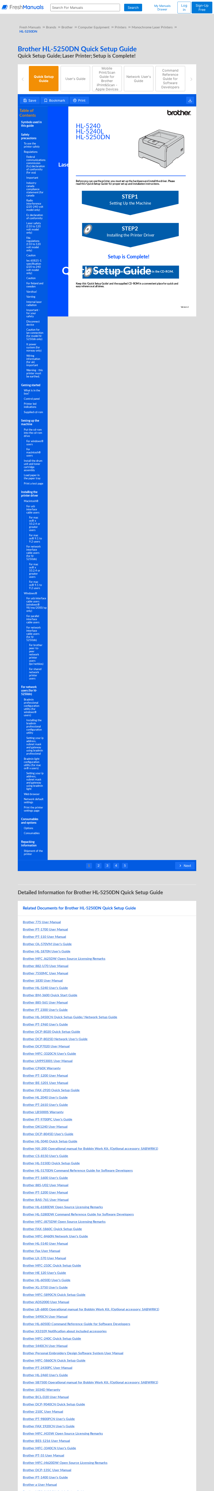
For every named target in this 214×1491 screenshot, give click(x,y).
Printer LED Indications (30, 405)
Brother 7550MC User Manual (45, 973)
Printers (120, 27)
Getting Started (30, 385)
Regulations (31, 152)
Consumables (32, 833)
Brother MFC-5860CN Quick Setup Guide (54, 1360)
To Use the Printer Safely (32, 145)
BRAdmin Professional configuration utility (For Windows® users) (31, 707)
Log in (184, 7)
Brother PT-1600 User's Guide (45, 1178)
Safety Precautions (28, 136)
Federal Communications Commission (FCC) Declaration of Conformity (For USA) (36, 165)
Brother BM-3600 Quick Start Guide (50, 995)
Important (32, 178)
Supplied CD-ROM (33, 412)
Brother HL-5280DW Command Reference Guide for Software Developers (78, 1214)
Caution (31, 255)
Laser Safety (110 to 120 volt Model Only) (33, 228)
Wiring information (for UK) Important (33, 361)
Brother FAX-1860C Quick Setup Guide (52, 1229)
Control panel (32, 399)
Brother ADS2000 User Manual (46, 1302)
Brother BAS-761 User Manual (46, 1199)
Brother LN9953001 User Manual (48, 1061)
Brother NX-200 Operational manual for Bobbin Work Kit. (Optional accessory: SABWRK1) (90, 1148)
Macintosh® (31, 501)
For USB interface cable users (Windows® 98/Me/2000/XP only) (36, 604)
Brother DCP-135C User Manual (47, 1470)
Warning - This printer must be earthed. (34, 373)
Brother (67, 27)
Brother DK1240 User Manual (45, 1126)
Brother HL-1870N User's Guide (46, 951)
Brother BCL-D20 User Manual (46, 1397)
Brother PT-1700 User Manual (45, 929)
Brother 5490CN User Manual (45, 1316)
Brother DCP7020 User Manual (46, 1046)
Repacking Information (29, 844)
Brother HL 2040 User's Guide (45, 1097)
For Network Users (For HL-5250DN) (29, 691)
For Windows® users (34, 443)
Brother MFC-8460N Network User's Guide (55, 1236)
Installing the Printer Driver (29, 494)
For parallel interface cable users (32, 619)
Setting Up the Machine (30, 422)
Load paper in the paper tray (32, 477)
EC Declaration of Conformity (34, 217)
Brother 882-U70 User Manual (45, 966)
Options (28, 828)
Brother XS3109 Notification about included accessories (65, 1331)
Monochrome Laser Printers (152, 27)
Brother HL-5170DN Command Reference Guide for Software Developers (78, 1170)
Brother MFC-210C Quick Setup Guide (52, 1265)
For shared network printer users (35, 674)
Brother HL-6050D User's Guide (46, 1280)
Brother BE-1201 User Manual (45, 1083)
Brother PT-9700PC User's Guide (47, 1119)
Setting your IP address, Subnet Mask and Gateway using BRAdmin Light (34, 781)
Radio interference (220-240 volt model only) (34, 205)
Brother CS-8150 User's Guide (45, 1156)
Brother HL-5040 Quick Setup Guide (50, 1141)
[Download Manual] (190, 100)
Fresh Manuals (30, 27)
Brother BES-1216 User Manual (46, 1441)
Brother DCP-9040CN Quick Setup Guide (54, 1404)
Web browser (32, 794)
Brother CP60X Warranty (42, 1068)
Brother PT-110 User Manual (44, 936)
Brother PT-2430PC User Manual (47, 1368)
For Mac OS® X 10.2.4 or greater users (34, 523)
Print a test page (33, 483)
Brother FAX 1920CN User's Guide (49, 1426)
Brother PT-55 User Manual (43, 1455)
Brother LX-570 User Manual (44, 1258)
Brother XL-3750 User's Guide (45, 1287)
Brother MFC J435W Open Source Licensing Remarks (63, 1433)
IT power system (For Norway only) (33, 347)
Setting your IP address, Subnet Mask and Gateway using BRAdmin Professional (34, 746)
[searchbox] (85, 7)
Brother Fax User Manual (41, 1251)
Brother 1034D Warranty (41, 1389)
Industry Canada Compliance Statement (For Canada (34, 189)
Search (133, 7)
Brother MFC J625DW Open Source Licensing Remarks (64, 958)
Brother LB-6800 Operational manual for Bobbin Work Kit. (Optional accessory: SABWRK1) (91, 1309)
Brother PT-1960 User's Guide (45, 1024)
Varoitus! (31, 292)
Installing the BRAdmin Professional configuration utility (34, 726)
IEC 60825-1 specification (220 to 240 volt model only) (34, 266)
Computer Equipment (94, 27)
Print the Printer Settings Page (33, 809)
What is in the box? (32, 392)
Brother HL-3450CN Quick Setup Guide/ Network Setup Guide (70, 1017)
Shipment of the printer (33, 852)
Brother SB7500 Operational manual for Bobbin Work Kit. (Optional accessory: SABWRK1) (90, 1382)
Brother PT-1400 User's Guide (45, 1477)
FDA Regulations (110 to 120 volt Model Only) (33, 244)
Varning (30, 297)
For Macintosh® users (33, 452)
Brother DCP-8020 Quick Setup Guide (51, 1031)
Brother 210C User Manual (43, 1411)
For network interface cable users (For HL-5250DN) (33, 552)
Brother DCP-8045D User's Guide (48, 1134)
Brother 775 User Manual (42, 922)
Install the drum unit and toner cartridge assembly (33, 466)
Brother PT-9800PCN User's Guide (49, 1419)
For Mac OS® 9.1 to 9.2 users (35, 538)
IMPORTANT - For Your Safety (33, 313)
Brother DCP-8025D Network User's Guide (55, 1039)
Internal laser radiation (34, 303)
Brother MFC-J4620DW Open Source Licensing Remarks (65, 1462)
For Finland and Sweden (34, 285)
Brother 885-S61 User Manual (45, 1002)
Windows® (30, 593)
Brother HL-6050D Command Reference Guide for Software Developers (76, 1324)
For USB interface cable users (32, 509)
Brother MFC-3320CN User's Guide (49, 1053)
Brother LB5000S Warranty (43, 1112)
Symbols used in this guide (31, 124)
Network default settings (33, 801)
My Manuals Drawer (162, 7)
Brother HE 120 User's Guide (44, 1273)
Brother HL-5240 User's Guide (45, 988)
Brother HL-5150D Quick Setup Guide (51, 1163)
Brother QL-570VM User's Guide (47, 944)
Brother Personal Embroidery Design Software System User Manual (73, 1353)
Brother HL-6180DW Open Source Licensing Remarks (63, 1207)
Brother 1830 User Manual (43, 980)
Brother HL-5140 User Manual (45, 1243)
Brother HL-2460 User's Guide (45, 1375)
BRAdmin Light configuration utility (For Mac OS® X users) (32, 764)
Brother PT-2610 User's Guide (45, 1105)
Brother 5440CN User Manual (45, 1346)
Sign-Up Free (202, 7)
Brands (51, 27)
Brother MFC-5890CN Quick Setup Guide (54, 1294)
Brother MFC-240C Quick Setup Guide (52, 1338)
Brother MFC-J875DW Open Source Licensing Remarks (64, 1221)
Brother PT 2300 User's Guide (45, 1010)
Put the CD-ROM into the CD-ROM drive (33, 433)
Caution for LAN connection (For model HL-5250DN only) (34, 334)
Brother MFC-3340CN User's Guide (49, 1448)
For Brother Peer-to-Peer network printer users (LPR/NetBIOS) (36, 654)
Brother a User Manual (40, 1484)
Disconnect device (33, 323)
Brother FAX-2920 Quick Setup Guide (51, 1090)
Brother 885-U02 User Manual (45, 1185)
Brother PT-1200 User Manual (45, 1075)
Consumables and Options (29, 821)
